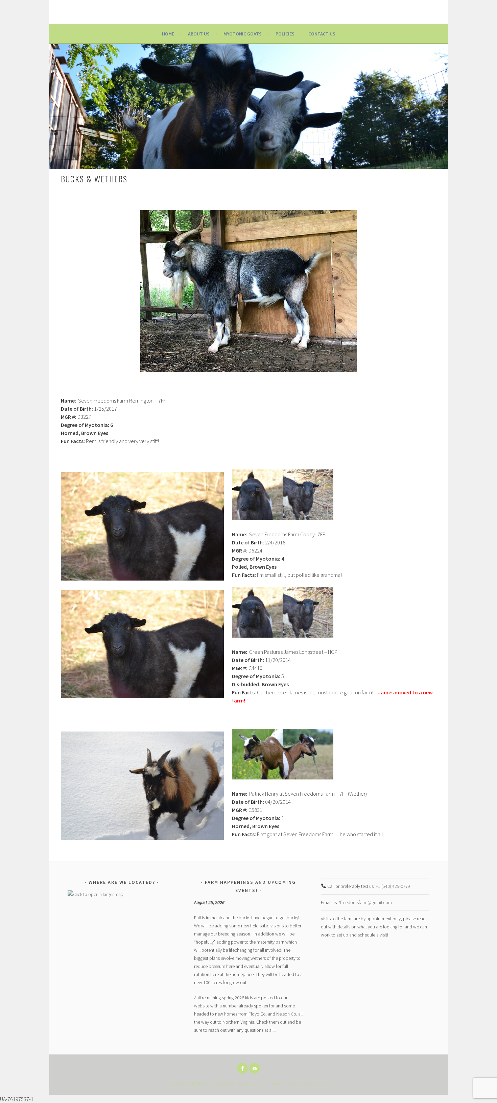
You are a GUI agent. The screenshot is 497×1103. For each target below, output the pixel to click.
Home (168, 34)
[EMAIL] (254, 1068)
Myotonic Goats (242, 34)
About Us (199, 34)
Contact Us (321, 34)
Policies (285, 34)
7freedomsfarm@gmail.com (365, 902)
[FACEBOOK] (242, 1068)
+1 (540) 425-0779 (393, 886)
